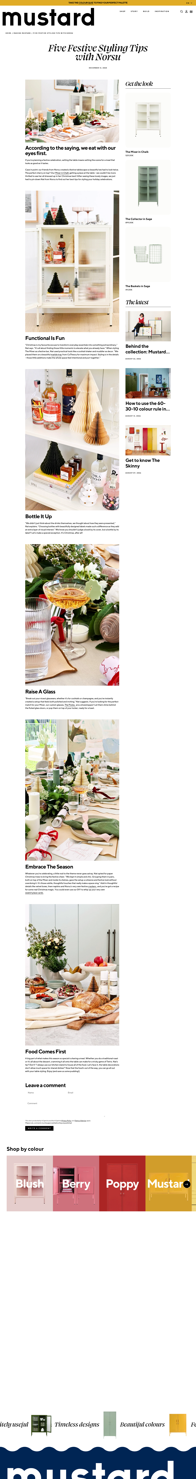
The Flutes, (70, 705)
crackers (92, 886)
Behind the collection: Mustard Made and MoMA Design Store (145, 348)
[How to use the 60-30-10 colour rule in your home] (148, 383)
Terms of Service (80, 1121)
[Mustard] (168, 1183)
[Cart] (191, 11)
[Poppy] (122, 1183)
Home (8, 33)
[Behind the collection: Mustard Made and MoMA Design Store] (148, 326)
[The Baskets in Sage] (148, 254)
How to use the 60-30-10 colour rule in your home (145, 406)
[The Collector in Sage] (148, 187)
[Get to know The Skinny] (148, 440)
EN (187, 3)
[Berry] (76, 1183)
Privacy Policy (66, 1121)
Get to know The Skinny (142, 463)
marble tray (56, 354)
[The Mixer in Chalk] (148, 120)
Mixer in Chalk (62, 173)
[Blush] (30, 1183)
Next (186, 1184)
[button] (122, 11)
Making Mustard (22, 33)
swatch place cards (34, 893)
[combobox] (189, 2)
